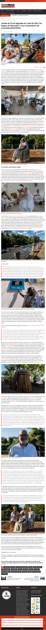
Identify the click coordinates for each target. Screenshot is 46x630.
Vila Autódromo (36, 571)
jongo (31, 569)
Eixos (18, 10)
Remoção (24, 571)
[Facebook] (38, 1)
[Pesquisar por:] (39, 15)
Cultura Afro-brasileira (22, 567)
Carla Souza (5, 31)
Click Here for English (38, 67)
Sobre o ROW (4, 13)
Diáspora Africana (37, 567)
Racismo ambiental (6, 571)
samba (29, 571)
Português (7, 1)
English (2, 1)
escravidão (14, 569)
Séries (29, 10)
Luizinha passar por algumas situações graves (13, 180)
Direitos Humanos (6, 569)
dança (30, 567)
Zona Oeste (4, 573)
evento (19, 569)
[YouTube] (45, 1)
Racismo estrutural (16, 571)
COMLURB (13, 567)
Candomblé (6, 567)
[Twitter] (43, 1)
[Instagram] (40, 1)
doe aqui (3, 564)
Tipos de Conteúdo (9, 10)
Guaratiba (26, 569)
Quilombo (37, 569)
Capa (2, 10)
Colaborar (11, 13)
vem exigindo (4, 398)
